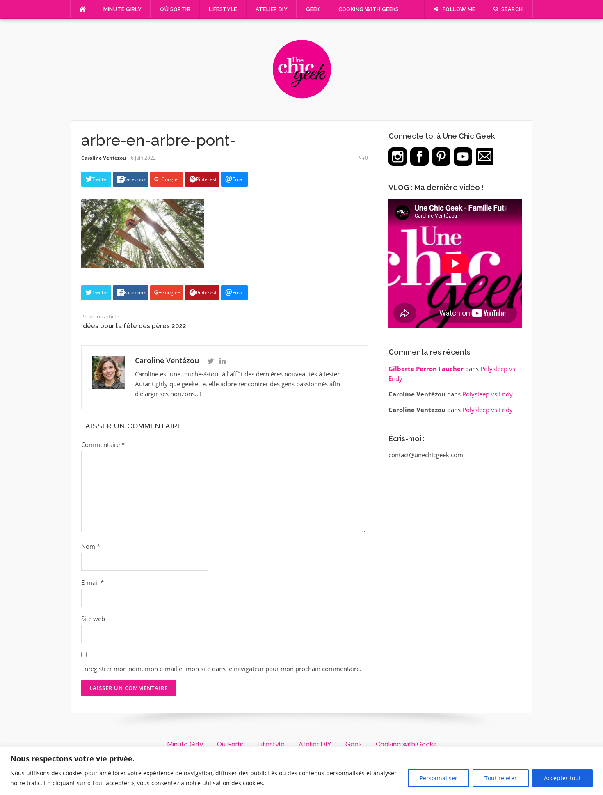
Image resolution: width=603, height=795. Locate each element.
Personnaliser (438, 778)
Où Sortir (175, 9)
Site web (93, 618)
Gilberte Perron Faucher (426, 368)
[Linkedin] (222, 361)
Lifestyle (223, 9)
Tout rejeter (500, 778)
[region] (301, 770)
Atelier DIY (272, 9)
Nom (90, 546)
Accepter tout (562, 778)
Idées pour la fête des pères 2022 (133, 326)
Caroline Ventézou (103, 157)
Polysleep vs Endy (487, 394)
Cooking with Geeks (368, 9)
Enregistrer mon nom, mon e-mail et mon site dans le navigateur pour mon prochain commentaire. (221, 668)
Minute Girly (122, 9)
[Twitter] (210, 361)
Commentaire (103, 444)
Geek (313, 9)
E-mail (92, 582)
